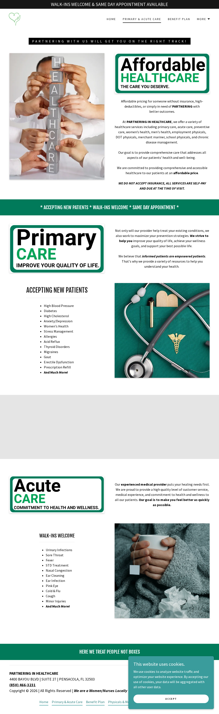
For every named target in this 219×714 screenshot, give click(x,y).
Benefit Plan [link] (179, 19)
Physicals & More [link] (120, 702)
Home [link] (111, 19)
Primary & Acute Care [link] (142, 19)
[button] (203, 19)
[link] (15, 18)
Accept (171, 698)
